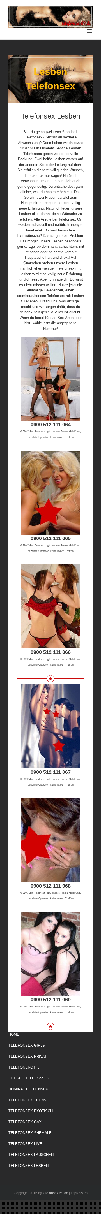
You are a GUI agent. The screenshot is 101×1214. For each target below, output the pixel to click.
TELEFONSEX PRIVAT (27, 1056)
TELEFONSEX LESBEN (28, 1166)
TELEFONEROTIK (23, 1067)
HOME (13, 1034)
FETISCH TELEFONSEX (29, 1078)
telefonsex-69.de (55, 1193)
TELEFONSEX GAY (25, 1122)
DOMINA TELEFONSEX (28, 1089)
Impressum (79, 1193)
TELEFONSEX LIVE (25, 1144)
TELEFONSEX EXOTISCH (30, 1111)
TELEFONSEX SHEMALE (30, 1133)
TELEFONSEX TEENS (27, 1100)
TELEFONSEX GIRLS (26, 1045)
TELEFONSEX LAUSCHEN (31, 1155)
